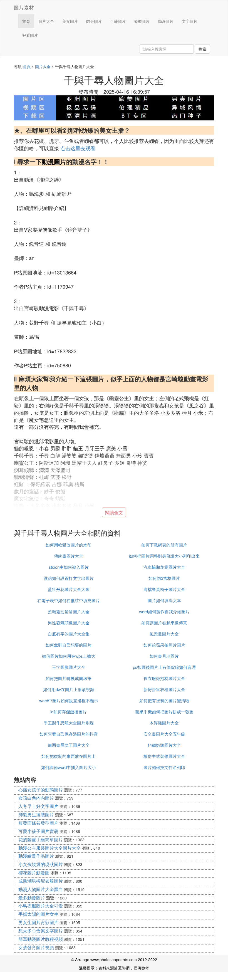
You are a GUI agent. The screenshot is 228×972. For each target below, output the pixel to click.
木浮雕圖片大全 (164, 723)
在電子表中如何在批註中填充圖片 (68, 600)
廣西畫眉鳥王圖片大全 (69, 745)
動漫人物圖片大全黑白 (40, 889)
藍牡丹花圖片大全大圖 (69, 589)
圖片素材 (24, 7)
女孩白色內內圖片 (36, 798)
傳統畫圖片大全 (68, 556)
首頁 (26, 21)
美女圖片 (70, 21)
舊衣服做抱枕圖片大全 (164, 678)
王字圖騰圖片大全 (68, 667)
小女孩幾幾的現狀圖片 (40, 864)
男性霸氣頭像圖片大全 (69, 622)
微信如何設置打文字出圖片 (69, 578)
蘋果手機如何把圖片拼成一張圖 (164, 711)
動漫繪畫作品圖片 (36, 856)
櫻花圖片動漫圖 (33, 872)
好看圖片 (30, 35)
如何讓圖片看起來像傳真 (164, 622)
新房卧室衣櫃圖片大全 (164, 689)
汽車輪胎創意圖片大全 (164, 567)
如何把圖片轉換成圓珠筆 (68, 678)
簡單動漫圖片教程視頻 (40, 939)
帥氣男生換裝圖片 (36, 814)
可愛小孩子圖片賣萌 (38, 831)
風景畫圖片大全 (164, 634)
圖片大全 (46, 21)
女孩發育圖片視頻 (36, 947)
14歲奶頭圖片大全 (164, 745)
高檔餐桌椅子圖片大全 (164, 589)
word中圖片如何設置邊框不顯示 (68, 700)
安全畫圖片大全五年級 (164, 734)
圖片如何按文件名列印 (164, 767)
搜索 (202, 49)
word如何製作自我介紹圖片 (164, 611)
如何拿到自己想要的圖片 (68, 645)
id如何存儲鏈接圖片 (68, 711)
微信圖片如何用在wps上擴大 (68, 656)
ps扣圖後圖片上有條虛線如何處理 (164, 667)
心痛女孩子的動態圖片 (40, 789)
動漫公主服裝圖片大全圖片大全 (49, 848)
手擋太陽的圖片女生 (38, 914)
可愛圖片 (118, 21)
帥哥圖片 (94, 21)
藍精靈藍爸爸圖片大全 (69, 611)
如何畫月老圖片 (164, 656)
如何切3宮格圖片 (164, 578)
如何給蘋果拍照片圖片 (164, 645)
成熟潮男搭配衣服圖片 (40, 881)
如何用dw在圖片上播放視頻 (68, 689)
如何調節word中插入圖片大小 (68, 767)
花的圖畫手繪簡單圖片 (40, 839)
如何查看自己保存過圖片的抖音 (68, 734)
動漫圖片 (166, 21)
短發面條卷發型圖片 (38, 823)
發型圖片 (142, 21)
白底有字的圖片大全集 (69, 634)
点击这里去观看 (77, 148)
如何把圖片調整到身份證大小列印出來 (164, 556)
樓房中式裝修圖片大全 (164, 756)
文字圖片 (189, 21)
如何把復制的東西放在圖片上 (68, 756)
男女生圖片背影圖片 (38, 922)
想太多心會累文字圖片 (40, 931)
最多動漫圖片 (31, 897)
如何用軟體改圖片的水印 (68, 545)
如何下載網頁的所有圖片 (164, 545)
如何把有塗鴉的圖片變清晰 (164, 700)
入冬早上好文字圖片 (38, 806)
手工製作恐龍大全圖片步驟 (69, 723)
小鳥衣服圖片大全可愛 (40, 905)
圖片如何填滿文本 (164, 600)
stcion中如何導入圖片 (69, 567)
